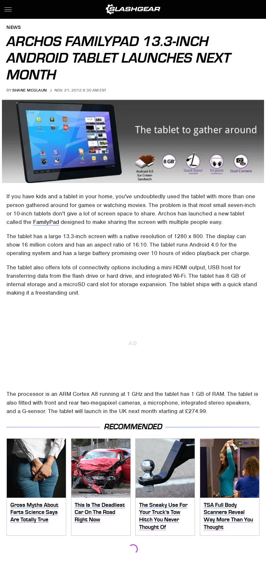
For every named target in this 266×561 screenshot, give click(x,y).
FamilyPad (46, 222)
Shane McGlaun (29, 90)
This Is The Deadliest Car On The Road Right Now (100, 512)
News (13, 28)
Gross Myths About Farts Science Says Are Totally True (34, 512)
